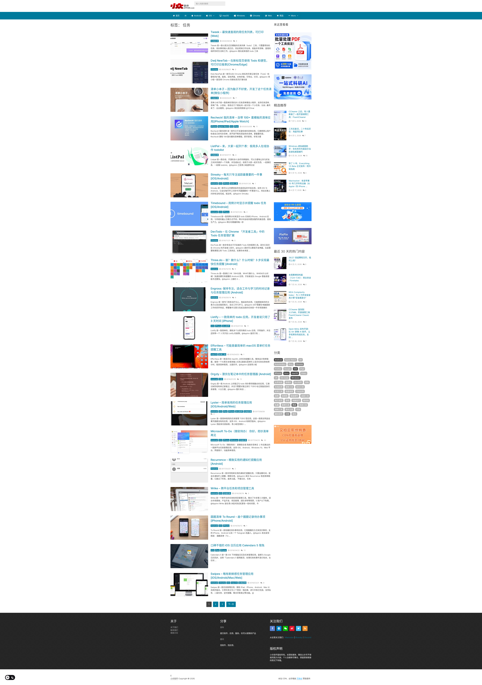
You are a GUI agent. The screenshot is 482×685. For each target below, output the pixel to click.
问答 (287, 414)
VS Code (284, 378)
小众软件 (174, 678)
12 (241, 379)
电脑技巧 (296, 400)
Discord (307, 637)
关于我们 (174, 627)
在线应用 (214, 41)
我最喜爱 (289, 391)
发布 (222, 627)
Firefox (278, 369)
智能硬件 (294, 396)
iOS (210, 15)
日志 (221, 379)
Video (303, 373)
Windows (240, 15)
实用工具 (233, 183)
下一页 (231, 604)
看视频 (306, 400)
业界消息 (278, 382)
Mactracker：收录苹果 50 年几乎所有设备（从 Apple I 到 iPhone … (299, 183)
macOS (225, 15)
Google (287, 369)
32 (265, 440)
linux (286, 373)
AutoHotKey (280, 364)
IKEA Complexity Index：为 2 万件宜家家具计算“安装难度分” (299, 295)
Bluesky (298, 637)
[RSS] (305, 628)
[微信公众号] (285, 628)
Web (269, 15)
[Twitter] (298, 628)
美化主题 (289, 409)
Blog (291, 364)
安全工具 (300, 387)
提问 (222, 639)
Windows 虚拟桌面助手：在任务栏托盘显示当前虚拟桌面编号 (300, 149)
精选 (281, 15)
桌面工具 (305, 396)
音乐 (294, 414)
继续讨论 (174, 633)
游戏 (287, 400)
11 (257, 126)
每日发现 (278, 400)
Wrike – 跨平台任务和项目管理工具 (232, 488)
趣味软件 (278, 414)
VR (276, 378)
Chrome (256, 15)
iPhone (214, 126)
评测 (298, 409)
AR (300, 360)
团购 (307, 382)
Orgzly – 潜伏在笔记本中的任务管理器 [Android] (241, 374)
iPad (236, 126)
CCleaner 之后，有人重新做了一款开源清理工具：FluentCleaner (299, 114)
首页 (177, 15)
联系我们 (174, 630)
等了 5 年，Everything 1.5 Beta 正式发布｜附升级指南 (300, 166)
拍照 (277, 396)
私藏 (277, 405)
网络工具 (278, 409)
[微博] (291, 628)
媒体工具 (289, 387)
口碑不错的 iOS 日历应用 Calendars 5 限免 (237, 545)
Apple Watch (223, 126)
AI (185, 15)
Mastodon (289, 637)
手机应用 (300, 391)
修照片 (288, 382)
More (293, 15)
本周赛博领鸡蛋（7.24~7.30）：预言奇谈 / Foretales (300, 278)
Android (197, 15)
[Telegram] (278, 628)
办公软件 (226, 326)
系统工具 (303, 405)
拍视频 (284, 396)
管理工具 (285, 405)
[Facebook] (272, 628)
